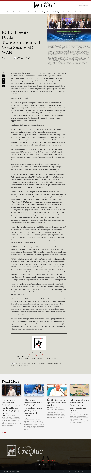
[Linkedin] (43, 464)
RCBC (32, 363)
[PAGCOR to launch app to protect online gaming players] (57, 390)
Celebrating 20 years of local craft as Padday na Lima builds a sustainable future (79, 405)
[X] (3, 79)
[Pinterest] (3, 82)
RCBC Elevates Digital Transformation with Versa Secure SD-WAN (47, 363)
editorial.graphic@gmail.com (48, 460)
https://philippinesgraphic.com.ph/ (38, 355)
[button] (4, 5)
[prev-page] (2, 432)
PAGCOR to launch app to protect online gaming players (56, 402)
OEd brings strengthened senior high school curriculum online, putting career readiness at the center (33, 408)
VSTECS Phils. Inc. (24, 365)
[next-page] (5, 432)
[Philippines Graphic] (45, 5)
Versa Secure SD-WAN (15, 365)
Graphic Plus (4, 398)
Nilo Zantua (18, 363)
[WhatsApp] (3, 86)
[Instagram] (39, 464)
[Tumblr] (51, 464)
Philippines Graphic (24, 58)
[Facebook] (3, 75)
